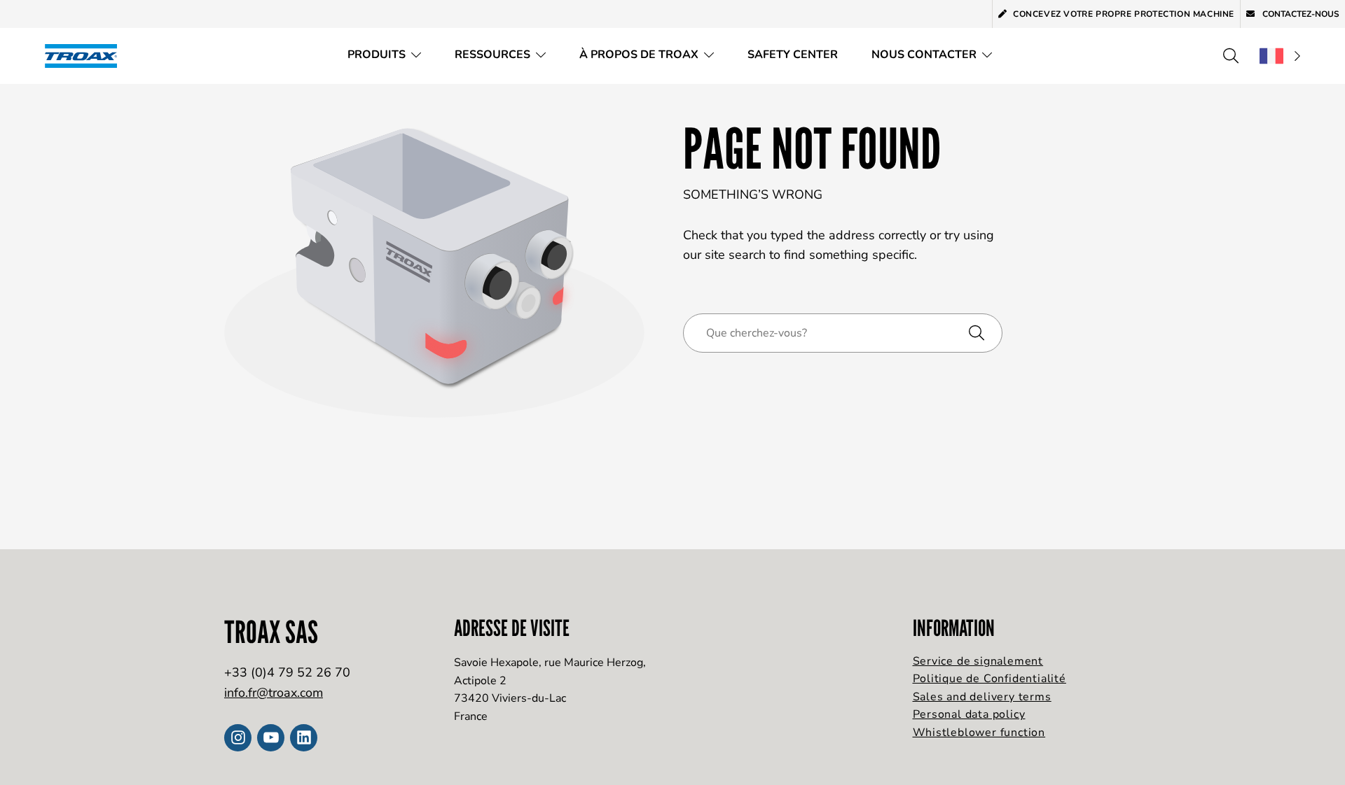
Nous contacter (924, 54)
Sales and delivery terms (982, 697)
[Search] (1230, 55)
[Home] (85, 55)
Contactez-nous (1299, 14)
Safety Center (792, 54)
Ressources (492, 54)
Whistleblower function (979, 732)
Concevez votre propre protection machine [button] (1123, 14)
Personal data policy (969, 714)
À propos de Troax (638, 54)
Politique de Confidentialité (989, 678)
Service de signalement (978, 661)
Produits (376, 54)
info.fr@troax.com (273, 692)
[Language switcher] (1280, 55)
